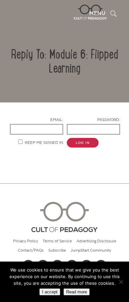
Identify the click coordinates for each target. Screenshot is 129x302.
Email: (56, 120)
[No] (120, 281)
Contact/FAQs (31, 250)
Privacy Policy (25, 241)
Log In (83, 143)
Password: (108, 120)
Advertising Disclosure (96, 241)
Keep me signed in (44, 143)
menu (97, 13)
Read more (76, 291)
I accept (50, 291)
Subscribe (57, 250)
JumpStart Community (90, 250)
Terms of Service (57, 241)
